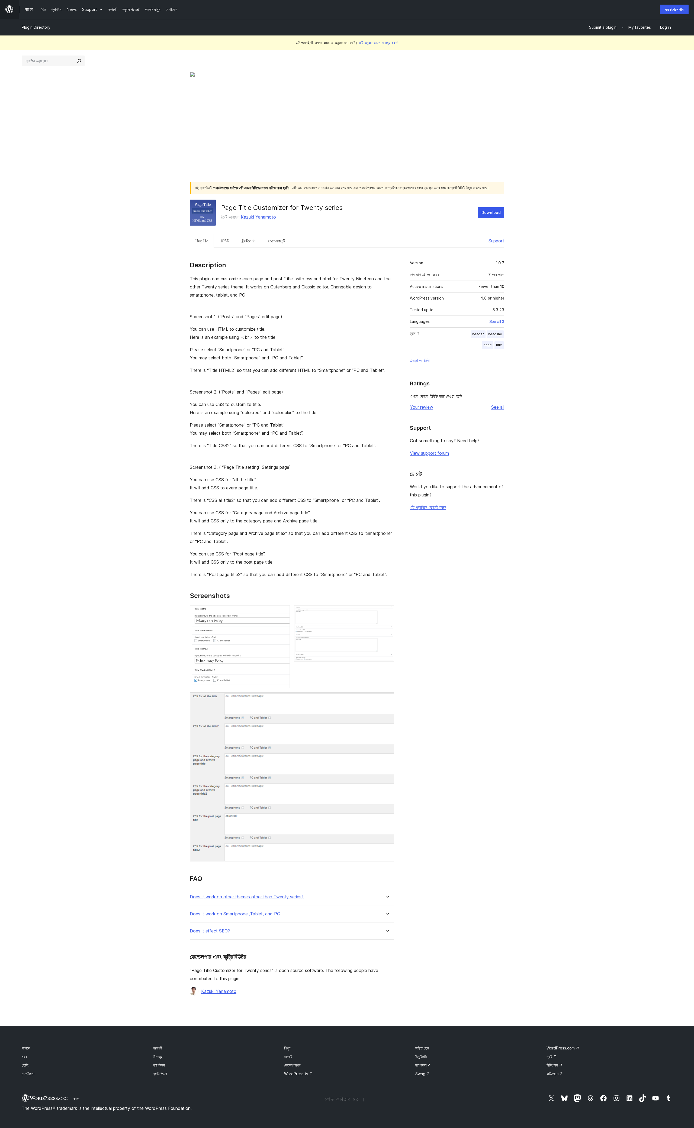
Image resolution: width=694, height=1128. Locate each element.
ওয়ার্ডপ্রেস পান (674, 9)
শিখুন (287, 1048)
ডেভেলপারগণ (292, 1065)
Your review (421, 407)
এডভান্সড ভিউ (420, 360)
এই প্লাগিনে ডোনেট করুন (428, 507)
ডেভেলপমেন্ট (276, 240)
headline (495, 334)
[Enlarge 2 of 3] (387, 612)
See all (497, 407)
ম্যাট (552, 1056)
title (499, 345)
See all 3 (496, 321)
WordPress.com (563, 1048)
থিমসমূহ (157, 1056)
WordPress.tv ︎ (298, 1073)
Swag (422, 1073)
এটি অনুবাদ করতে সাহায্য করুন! (378, 42)
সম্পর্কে (26, 1048)
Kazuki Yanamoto (258, 217)
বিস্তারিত (201, 240)
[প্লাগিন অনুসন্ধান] (79, 61)
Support (496, 240)
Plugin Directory (36, 27)
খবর (24, 1056)
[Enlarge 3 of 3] (387, 699)
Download (491, 212)
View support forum (429, 453)
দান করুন (423, 1065)
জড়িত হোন (422, 1048)
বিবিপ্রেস (555, 1065)
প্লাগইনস (159, 1065)
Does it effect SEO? (210, 931)
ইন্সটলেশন (248, 240)
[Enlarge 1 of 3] (282, 612)
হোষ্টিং (25, 1065)
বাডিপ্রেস (555, 1073)
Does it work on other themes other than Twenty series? (247, 896)
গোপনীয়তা (28, 1073)
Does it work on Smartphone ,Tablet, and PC (235, 913)
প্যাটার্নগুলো (160, 1073)
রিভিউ (225, 240)
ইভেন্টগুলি (421, 1056)
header (478, 334)
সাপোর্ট (288, 1056)
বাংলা (76, 1099)
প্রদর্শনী (157, 1048)
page (487, 345)
